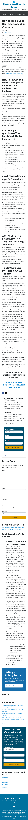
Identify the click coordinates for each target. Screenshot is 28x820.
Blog (18, 803)
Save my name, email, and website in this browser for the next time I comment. (13, 508)
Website (4, 499)
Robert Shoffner (8, 32)
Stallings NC (5, 777)
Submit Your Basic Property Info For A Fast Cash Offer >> (14, 385)
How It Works (5, 801)
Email (7, 441)
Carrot (14, 818)
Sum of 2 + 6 (5, 511)
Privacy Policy (12, 803)
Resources (23, 801)
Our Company (18, 14)
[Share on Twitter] (6, 393)
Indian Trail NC (6, 780)
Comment (5, 470)
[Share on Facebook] (3, 393)
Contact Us (20, 798)
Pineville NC (5, 782)
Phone (7, 435)
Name (4, 488)
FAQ (11, 801)
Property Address (10, 429)
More (24, 14)
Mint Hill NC (5, 785)
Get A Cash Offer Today (7, 14)
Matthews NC (5, 787)
